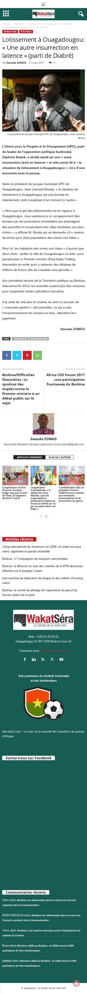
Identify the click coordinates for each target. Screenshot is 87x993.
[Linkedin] (34, 660)
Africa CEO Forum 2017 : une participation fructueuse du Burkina (65, 379)
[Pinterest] (27, 355)
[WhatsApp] (37, 355)
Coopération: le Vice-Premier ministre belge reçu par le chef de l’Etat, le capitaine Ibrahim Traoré (14, 493)
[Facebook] (6, 355)
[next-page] (46, 516)
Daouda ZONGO (16, 62)
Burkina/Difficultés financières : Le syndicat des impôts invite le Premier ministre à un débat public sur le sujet (20, 389)
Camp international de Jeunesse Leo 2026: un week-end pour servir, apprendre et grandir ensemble (41, 549)
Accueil (6, 23)
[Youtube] (62, 660)
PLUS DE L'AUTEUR (59, 457)
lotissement (20, 338)
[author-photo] (43, 424)
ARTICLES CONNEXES (29, 457)
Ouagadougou (39, 338)
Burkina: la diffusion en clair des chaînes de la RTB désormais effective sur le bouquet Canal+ (42, 568)
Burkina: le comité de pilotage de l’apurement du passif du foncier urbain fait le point (39, 593)
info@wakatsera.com (54, 650)
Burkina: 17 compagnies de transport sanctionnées (35, 558)
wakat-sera (10, 31)
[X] (16, 355)
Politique (19, 23)
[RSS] (44, 660)
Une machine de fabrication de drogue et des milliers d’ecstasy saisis (42, 581)
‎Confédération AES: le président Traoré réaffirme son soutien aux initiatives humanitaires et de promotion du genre (71, 494)
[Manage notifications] (76, 983)
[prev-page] (41, 516)
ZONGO (7, 961)
